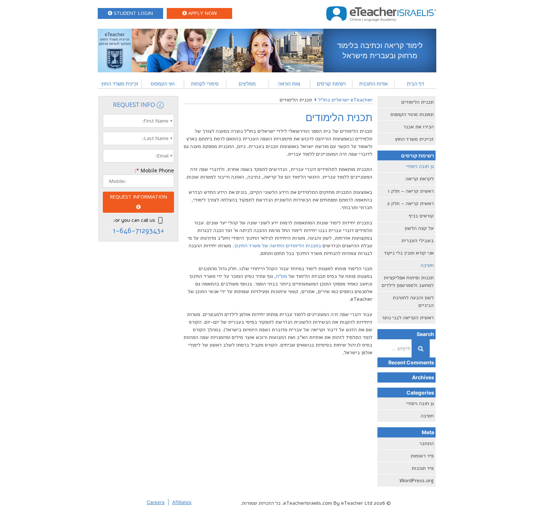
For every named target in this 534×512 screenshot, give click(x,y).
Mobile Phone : (154, 170)
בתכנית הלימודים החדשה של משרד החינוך (277, 245)
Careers (156, 502)
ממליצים (247, 84)
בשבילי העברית (417, 240)
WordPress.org (417, 480)
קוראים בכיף (421, 215)
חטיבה (427, 265)
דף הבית (415, 84)
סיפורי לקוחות (205, 84)
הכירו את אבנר (418, 126)
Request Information (138, 196)
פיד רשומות (422, 455)
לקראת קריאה (419, 178)
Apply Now (202, 13)
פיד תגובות (423, 468)
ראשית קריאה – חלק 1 (411, 191)
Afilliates (181, 502)
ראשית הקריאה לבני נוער (408, 317)
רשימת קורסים (331, 84)
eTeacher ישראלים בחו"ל (345, 99)
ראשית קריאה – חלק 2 (410, 203)
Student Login (132, 13)
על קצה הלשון (419, 228)
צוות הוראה (289, 84)
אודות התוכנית (373, 84)
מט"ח (281, 276)
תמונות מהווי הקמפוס (412, 114)
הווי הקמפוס (163, 84)
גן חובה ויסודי (420, 166)
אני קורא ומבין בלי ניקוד (409, 252)
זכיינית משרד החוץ (119, 84)
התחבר (426, 443)
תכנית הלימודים (417, 102)
